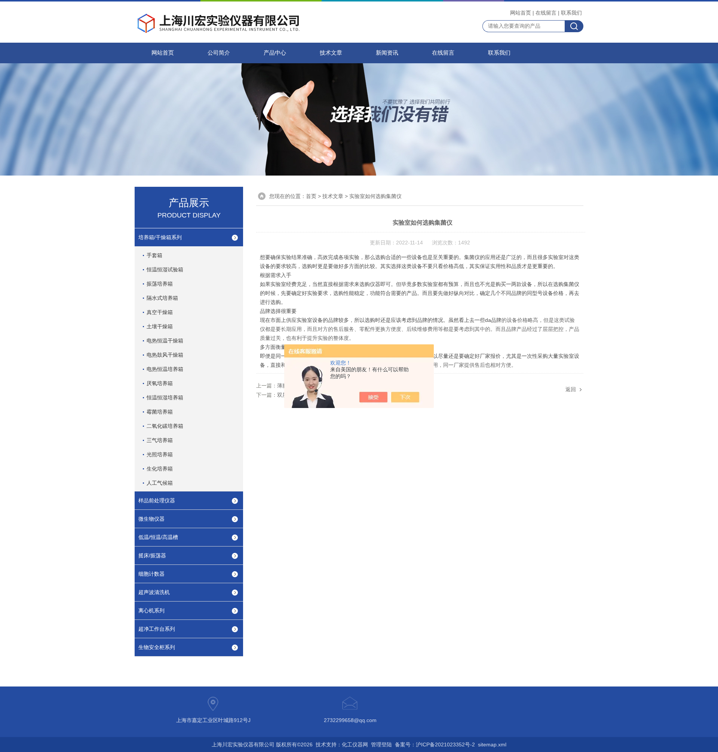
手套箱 (154, 255)
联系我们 (571, 13)
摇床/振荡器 (152, 555)
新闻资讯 (387, 53)
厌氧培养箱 (160, 383)
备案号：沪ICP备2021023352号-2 (435, 745)
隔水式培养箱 (162, 298)
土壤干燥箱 (160, 326)
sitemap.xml (492, 745)
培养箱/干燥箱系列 (160, 237)
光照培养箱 (160, 454)
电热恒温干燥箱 (165, 341)
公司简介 (219, 53)
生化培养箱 (160, 469)
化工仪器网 (355, 745)
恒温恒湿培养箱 (165, 398)
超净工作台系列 (156, 629)
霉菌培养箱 (160, 412)
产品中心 (275, 53)
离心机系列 (151, 611)
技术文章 (331, 53)
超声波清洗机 (154, 592)
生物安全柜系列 (156, 647)
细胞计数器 (151, 574)
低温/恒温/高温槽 (158, 537)
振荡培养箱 (160, 284)
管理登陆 (381, 745)
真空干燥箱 (160, 312)
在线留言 (546, 13)
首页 (311, 196)
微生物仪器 (151, 519)
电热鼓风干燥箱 (165, 355)
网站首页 (520, 13)
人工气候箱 (160, 483)
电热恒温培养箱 (165, 369)
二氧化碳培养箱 (165, 426)
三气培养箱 (160, 440)
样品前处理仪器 (156, 500)
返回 (570, 389)
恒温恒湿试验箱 (165, 270)
